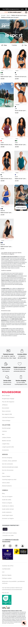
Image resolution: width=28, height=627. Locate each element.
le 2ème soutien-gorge (13, 12)
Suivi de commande (7, 464)
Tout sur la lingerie (7, 496)
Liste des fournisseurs (8, 417)
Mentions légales (6, 575)
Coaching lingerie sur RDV (9, 479)
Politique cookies (7, 578)
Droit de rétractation (7, 470)
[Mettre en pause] (12, 84)
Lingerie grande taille (8, 447)
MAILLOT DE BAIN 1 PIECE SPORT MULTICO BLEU (11, 212)
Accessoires (5, 450)
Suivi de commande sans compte (10, 467)
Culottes (4, 431)
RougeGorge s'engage (8, 398)
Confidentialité (6, 569)
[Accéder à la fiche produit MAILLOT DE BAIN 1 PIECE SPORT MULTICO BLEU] (7, 195)
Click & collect (6, 482)
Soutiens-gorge (6, 428)
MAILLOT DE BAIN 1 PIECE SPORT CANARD (10, 76)
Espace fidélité (6, 476)
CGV (3, 572)
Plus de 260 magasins (8, 401)
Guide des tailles (6, 499)
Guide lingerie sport (7, 515)
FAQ (3, 473)
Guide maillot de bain (8, 509)
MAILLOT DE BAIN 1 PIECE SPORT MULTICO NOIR (11, 246)
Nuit (3, 434)
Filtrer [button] (5, 45)
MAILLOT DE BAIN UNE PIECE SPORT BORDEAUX (11, 144)
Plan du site (5, 592)
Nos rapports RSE (7, 414)
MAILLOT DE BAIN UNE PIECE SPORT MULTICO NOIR (12, 178)
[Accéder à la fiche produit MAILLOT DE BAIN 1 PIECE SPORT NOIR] (21, 127)
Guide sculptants (7, 512)
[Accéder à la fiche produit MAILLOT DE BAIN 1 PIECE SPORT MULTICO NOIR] (7, 229)
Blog (3, 493)
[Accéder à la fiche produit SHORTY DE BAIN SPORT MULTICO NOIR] (21, 93)
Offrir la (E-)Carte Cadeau (10, 533)
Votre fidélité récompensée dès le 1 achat (13, 8)
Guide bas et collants (8, 506)
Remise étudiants (7, 485)
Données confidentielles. (8, 623)
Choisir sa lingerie (7, 502)
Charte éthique (6, 420)
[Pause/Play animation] (26, 9)
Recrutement (5, 408)
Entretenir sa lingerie (8, 518)
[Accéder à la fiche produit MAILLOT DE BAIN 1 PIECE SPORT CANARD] (7, 59)
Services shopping (7, 457)
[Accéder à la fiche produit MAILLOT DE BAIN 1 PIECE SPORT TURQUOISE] (21, 161)
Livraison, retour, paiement (9, 460)
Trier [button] (25, 45)
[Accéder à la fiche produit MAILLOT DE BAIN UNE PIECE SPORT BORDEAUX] (7, 127)
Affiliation (5, 404)
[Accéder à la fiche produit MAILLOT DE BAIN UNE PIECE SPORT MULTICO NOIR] (7, 161)
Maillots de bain (6, 440)
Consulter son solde (8, 535)
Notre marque (6, 395)
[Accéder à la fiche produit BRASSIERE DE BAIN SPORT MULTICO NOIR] (21, 59)
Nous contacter (6, 411)
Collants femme (6, 437)
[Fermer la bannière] (26, 12)
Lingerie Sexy (5, 443)
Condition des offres (7, 565)
